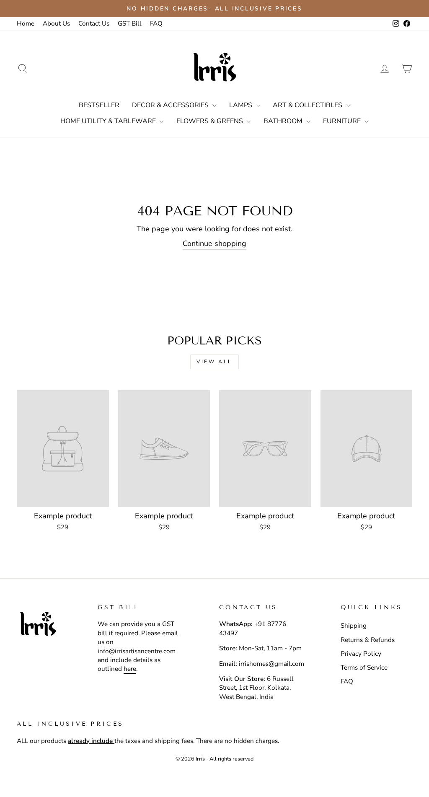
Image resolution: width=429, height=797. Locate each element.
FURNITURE (342, 121)
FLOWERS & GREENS (210, 121)
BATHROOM (284, 121)
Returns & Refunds (368, 640)
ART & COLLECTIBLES (308, 105)
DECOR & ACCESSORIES (171, 105)
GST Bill (130, 23)
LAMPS (241, 105)
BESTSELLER (99, 105)
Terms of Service (364, 667)
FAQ (156, 23)
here (130, 669)
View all (214, 361)
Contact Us (93, 23)
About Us (56, 23)
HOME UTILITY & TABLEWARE (109, 121)
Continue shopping (214, 243)
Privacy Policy (361, 654)
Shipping (354, 625)
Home (25, 23)
